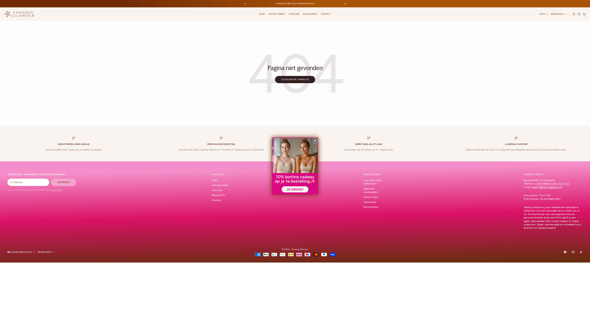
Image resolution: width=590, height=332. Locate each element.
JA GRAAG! (295, 189)
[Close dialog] (315, 140)
